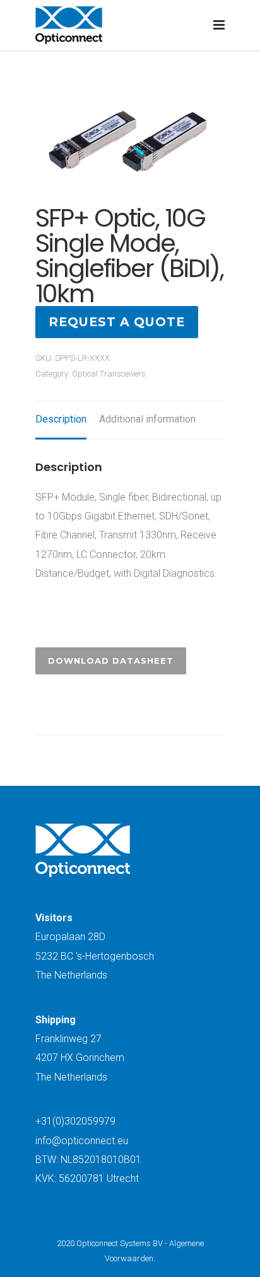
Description (60, 419)
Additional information (147, 419)
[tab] (60, 420)
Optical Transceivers (109, 373)
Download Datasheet (111, 661)
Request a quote (117, 321)
